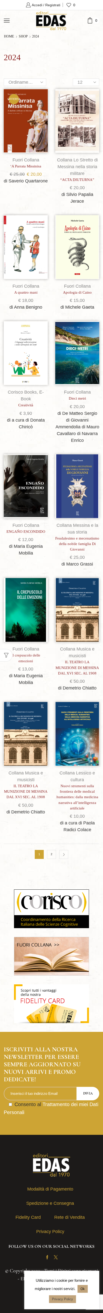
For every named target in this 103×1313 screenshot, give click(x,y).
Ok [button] (82, 1289)
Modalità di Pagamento (50, 1189)
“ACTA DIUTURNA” (77, 180)
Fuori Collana (25, 159)
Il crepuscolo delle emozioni (26, 658)
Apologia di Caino (77, 292)
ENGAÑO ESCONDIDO (25, 532)
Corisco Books (22, 392)
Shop (23, 36)
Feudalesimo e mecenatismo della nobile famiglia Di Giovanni (77, 543)
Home (9, 36)
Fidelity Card (28, 1217)
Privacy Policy (50, 1231)
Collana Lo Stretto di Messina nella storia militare (77, 166)
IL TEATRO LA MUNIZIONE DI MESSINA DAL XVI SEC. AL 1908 (77, 667)
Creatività (25, 405)
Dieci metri (77, 398)
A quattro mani (26, 292)
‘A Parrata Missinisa (25, 166)
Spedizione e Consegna (50, 1203)
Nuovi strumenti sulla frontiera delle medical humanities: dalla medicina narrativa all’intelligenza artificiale (77, 797)
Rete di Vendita (69, 1217)
